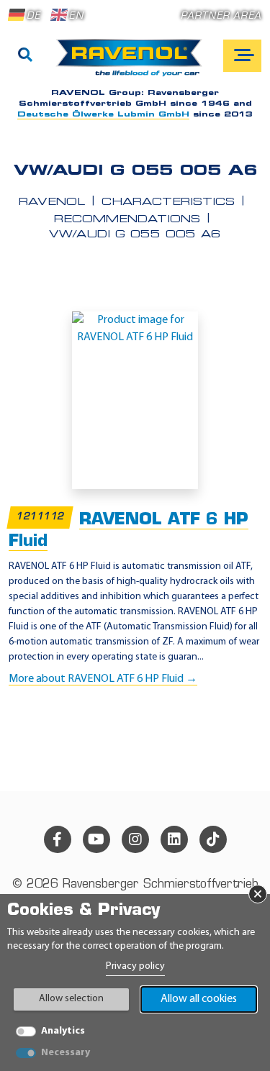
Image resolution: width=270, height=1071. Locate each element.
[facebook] (57, 839)
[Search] (25, 56)
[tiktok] (213, 839)
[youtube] (96, 839)
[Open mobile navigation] (242, 56)
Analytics (63, 1031)
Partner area (221, 16)
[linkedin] (174, 839)
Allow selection (71, 998)
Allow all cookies (199, 999)
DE (33, 16)
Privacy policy (135, 966)
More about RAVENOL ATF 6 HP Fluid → (103, 679)
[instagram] (135, 839)
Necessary (65, 1052)
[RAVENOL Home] (132, 63)
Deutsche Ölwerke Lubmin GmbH (103, 115)
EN (76, 16)
